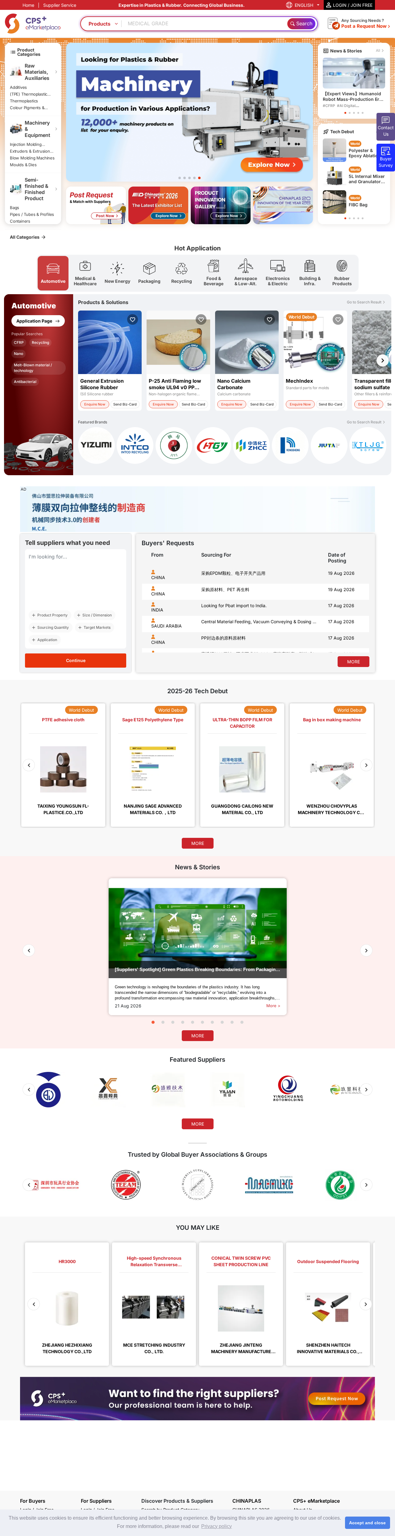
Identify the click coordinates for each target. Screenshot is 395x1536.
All (378, 50)
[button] (179, 178)
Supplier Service (59, 5)
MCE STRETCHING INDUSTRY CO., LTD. (154, 1348)
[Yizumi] (96, 446)
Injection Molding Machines (26, 144)
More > (273, 1005)
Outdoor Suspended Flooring (328, 1261)
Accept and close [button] (367, 1522)
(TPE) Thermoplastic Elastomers (28, 94)
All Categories (25, 237)
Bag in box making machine (332, 719)
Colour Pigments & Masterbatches (27, 107)
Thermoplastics (24, 100)
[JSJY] (174, 446)
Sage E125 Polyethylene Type (152, 719)
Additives (18, 87)
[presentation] (147, 647)
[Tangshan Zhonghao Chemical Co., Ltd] (251, 446)
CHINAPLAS (246, 1501)
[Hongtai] (212, 446)
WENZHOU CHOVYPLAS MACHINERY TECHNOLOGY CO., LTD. (332, 809)
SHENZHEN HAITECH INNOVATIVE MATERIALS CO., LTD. (328, 1348)
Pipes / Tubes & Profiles (32, 214)
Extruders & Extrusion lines (30, 151)
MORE (353, 661)
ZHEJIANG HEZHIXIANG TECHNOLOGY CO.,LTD (67, 1348)
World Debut (81, 710)
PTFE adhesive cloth (63, 719)
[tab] (53, 273)
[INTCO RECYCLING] (135, 446)
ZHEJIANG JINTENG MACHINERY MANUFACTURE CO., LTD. (241, 1348)
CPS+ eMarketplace (316, 1501)
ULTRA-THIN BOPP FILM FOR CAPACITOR (242, 722)
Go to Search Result (364, 302)
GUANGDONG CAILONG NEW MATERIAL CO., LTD (242, 809)
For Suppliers (96, 1501)
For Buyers (32, 1501)
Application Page (34, 320)
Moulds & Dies (23, 164)
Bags (14, 207)
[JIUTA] (329, 446)
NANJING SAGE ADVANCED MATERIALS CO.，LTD (153, 809)
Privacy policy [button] (216, 1526)
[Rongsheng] (290, 446)
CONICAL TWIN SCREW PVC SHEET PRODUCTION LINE (241, 1261)
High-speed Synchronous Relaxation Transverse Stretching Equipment (154, 1261)
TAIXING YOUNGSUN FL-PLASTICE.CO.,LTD (63, 809)
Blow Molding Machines (32, 157)
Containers (20, 221)
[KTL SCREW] (367, 445)
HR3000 (67, 1261)
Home (28, 5)
